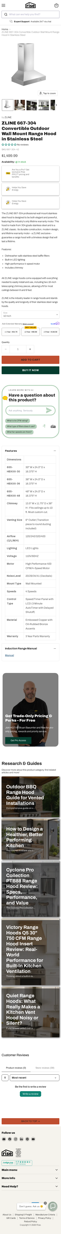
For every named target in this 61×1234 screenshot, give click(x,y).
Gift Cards (11, 1218)
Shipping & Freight (23, 1215)
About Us (7, 1215)
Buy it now (30, 370)
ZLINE (8, 117)
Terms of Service (26, 1218)
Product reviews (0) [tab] (16, 1067)
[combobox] (30, 14)
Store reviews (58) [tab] (44, 1067)
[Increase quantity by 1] (30, 349)
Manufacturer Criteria (45, 1215)
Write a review (30, 1093)
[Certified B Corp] (18, 1152)
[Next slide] (57, 105)
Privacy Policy (44, 1218)
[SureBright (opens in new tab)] (55, 323)
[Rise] (7, 1153)
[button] (7, 105)
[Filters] (5, 1077)
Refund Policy (30, 1221)
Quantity (6, 342)
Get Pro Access (18, 740)
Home (5, 29)
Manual (9, 655)
